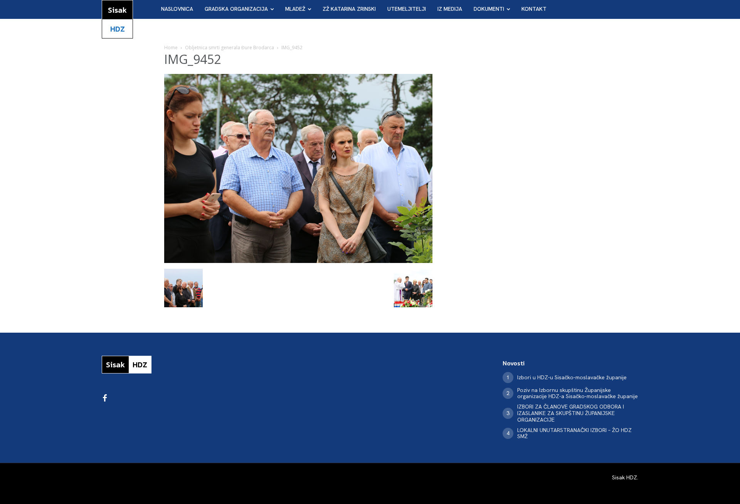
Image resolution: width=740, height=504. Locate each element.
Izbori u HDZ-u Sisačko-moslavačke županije (572, 377)
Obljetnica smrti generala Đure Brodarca (229, 47)
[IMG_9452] (298, 261)
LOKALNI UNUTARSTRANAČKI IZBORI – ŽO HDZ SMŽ (574, 433)
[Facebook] (105, 398)
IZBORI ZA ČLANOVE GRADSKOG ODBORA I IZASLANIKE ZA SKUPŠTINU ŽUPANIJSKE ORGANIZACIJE (570, 413)
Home (171, 47)
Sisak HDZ (624, 477)
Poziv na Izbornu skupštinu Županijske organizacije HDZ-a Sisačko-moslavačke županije (577, 393)
